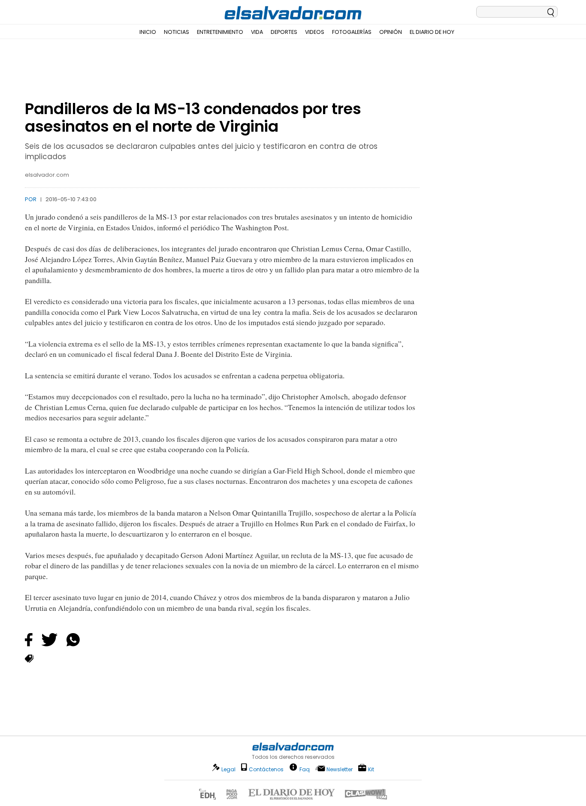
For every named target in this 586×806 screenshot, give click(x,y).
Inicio (147, 32)
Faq (304, 769)
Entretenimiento (220, 32)
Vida (257, 32)
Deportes (284, 32)
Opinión (390, 32)
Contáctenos (266, 769)
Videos (314, 32)
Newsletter (339, 769)
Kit (371, 769)
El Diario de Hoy (432, 32)
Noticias (176, 32)
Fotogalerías (352, 32)
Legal (228, 769)
